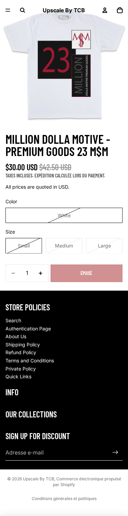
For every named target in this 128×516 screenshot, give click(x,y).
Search (13, 320)
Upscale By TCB (38, 478)
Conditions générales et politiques (64, 498)
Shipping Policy (22, 344)
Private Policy (20, 369)
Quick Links (18, 376)
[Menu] (8, 10)
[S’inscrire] (115, 452)
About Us (15, 336)
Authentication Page (28, 328)
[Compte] (104, 10)
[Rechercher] (22, 10)
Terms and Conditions (29, 360)
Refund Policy (20, 352)
